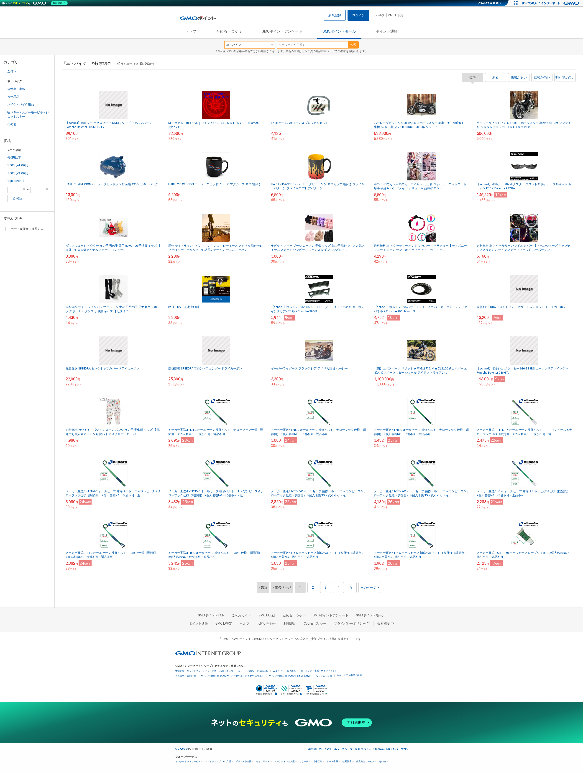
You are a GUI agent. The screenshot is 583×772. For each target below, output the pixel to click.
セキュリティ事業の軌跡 (349, 675)
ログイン (358, 15)
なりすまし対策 (324, 676)
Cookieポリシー (315, 623)
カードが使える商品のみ (27, 229)
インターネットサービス (187, 761)
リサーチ (303, 761)
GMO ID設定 (395, 15)
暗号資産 (347, 761)
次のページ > (370, 587)
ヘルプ (380, 15)
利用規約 (290, 623)
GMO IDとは (266, 615)
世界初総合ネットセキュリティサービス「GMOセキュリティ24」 (209, 671)
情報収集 (317, 761)
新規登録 (334, 15)
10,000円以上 (16, 181)
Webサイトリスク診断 (284, 671)
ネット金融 (332, 761)
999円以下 (14, 157)
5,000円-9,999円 (17, 173)
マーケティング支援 (284, 761)
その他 (11, 124)
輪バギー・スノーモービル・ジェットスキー (28, 114)
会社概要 (383, 623)
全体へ (12, 71)
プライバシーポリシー (350, 623)
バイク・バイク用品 (20, 104)
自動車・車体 (16, 89)
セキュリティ (263, 761)
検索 (353, 44)
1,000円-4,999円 (17, 165)
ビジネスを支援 (243, 761)
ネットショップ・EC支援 (218, 761)
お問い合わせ (266, 623)
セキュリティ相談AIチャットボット (319, 670)
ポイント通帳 (387, 31)
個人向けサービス (365, 761)
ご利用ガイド (241, 615)
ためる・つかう (229, 31)
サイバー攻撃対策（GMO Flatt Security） (290, 676)
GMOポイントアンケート (282, 31)
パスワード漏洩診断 (258, 671)
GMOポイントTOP (211, 615)
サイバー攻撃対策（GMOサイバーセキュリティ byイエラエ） (232, 676)
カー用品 (13, 96)
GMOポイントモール (339, 31)
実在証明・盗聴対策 (185, 676)
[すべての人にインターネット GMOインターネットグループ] (551, 3)
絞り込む (18, 198)
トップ (190, 31)
